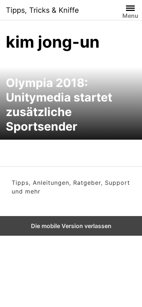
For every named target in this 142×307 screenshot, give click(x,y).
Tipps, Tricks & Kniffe (42, 10)
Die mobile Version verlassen (71, 226)
